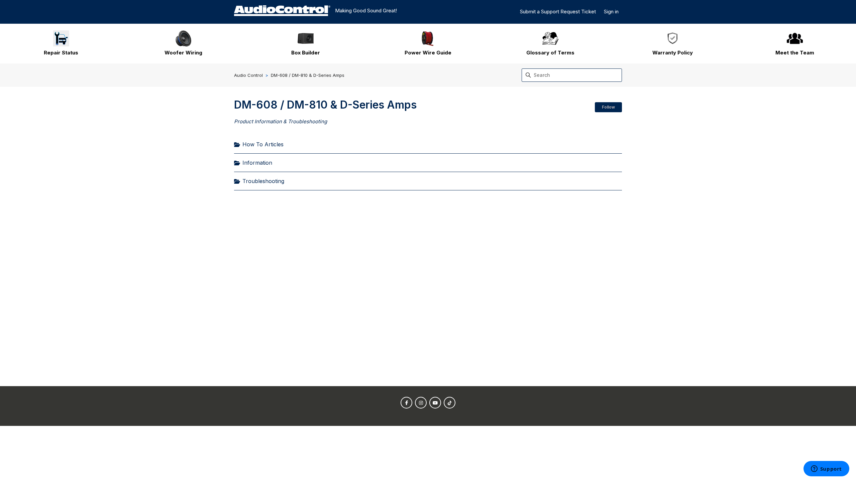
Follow (608, 107)
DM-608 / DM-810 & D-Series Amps (307, 75)
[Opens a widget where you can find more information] (826, 469)
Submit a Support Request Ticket (558, 11)
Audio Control (248, 75)
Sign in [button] (611, 11)
